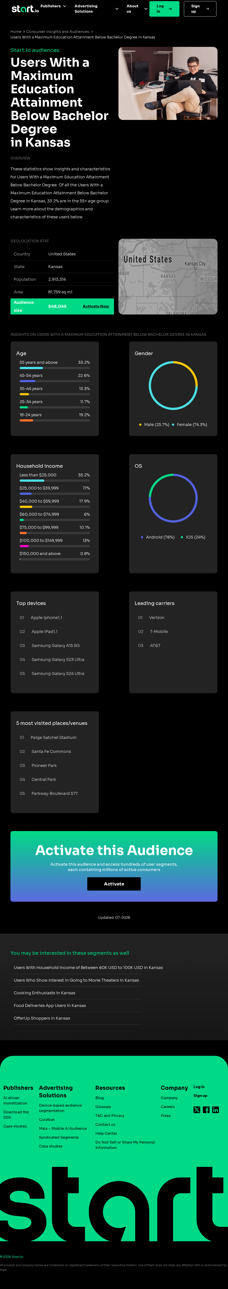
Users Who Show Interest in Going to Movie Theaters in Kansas (76, 980)
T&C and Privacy (109, 1115)
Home (15, 31)
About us (132, 9)
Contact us (105, 1124)
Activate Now (96, 306)
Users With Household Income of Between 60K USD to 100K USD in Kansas (88, 967)
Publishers (51, 6)
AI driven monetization (15, 1101)
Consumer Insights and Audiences (57, 31)
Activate (114, 884)
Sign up (195, 9)
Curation (47, 1119)
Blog (99, 1098)
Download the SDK (16, 1115)
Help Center (106, 1133)
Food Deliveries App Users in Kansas (50, 1005)
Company (169, 1098)
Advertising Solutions (86, 9)
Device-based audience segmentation (60, 1108)
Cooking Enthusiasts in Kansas (44, 993)
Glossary (103, 1106)
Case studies (15, 1126)
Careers (168, 1106)
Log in (160, 9)
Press (166, 1115)
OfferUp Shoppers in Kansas (42, 1018)
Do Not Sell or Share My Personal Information (125, 1145)
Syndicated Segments (59, 1137)
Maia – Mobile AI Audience (63, 1128)
